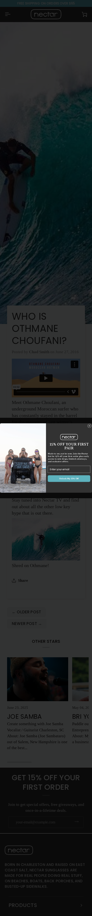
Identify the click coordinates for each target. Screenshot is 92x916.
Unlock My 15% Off (69, 478)
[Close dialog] (89, 425)
